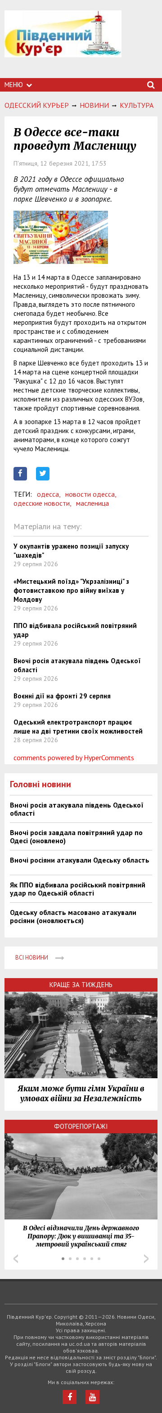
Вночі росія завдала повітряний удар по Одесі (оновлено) (76, 836)
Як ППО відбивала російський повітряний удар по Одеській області (77, 888)
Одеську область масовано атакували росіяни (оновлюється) (73, 916)
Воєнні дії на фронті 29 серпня (62, 696)
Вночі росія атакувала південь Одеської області (77, 808)
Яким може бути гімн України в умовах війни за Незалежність (81, 1094)
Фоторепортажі (81, 1126)
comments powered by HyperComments (74, 757)
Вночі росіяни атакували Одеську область (79, 859)
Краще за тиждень (81, 984)
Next (146, 1258)
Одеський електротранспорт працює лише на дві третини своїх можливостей (78, 726)
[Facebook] (69, 1397)
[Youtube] (92, 1397)
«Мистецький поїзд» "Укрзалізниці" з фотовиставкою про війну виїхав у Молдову (71, 590)
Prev (16, 1258)
